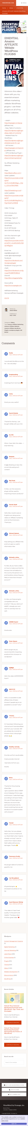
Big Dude (12, 480)
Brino (11, 777)
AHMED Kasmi (13, 622)
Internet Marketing (10, 950)
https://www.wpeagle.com (13, 285)
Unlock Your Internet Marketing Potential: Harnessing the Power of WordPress (13, 1030)
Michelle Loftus (14, 557)
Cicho (11, 394)
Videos (13, 322)
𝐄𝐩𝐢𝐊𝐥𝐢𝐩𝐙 (11, 667)
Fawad (11, 823)
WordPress (7, 979)
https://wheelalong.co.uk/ (12, 190)
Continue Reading (13, 1023)
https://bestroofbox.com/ (12, 173)
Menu (25, 3)
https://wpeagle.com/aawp (13, 123)
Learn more (4, 1120)
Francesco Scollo (14, 856)
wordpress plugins (14, 330)
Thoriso (11, 715)
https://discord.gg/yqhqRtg (13, 278)
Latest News (7, 954)
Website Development (11, 971)
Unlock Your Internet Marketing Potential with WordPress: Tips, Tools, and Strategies (13, 1008)
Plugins (6, 961)
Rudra (11, 353)
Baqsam (11, 456)
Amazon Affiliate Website (11, 326)
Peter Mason (13, 641)
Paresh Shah (13, 504)
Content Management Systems (13, 941)
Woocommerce (8, 975)
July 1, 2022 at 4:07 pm (16, 354)
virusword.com (8, 3)
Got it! (14, 1123)
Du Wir (11, 435)
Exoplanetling (13, 374)
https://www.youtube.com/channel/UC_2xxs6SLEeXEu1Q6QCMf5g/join (14, 243)
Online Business (9, 957)
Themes (6, 964)
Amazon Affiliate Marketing (15, 324)
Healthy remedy (14, 747)
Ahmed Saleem (14, 533)
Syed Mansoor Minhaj (16, 902)
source (6, 298)
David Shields (13, 413)
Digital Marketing (9, 947)
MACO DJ (12, 689)
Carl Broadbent (14, 878)
